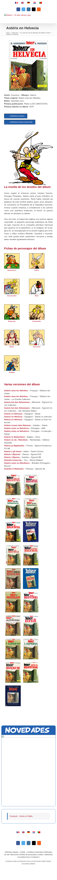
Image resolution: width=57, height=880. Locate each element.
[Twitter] (23, 843)
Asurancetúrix (12, 295)
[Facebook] (18, 843)
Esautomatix (37, 321)
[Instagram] (28, 843)
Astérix (36, 270)
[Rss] (39, 843)
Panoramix (36, 347)
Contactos (35, 857)
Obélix (12, 347)
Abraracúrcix (11, 270)
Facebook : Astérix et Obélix (21, 816)
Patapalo (12, 372)
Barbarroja (11, 321)
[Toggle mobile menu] (51, 18)
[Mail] (34, 843)
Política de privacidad (28, 855)
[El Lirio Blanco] (28, 770)
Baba (36, 295)
